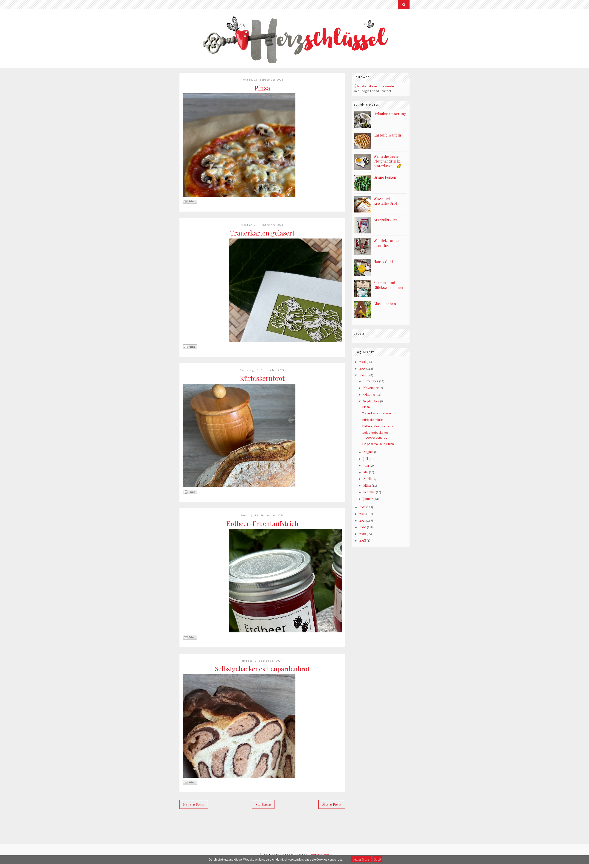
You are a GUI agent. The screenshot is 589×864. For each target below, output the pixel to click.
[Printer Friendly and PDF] (190, 202)
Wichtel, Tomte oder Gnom (385, 243)
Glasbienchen (384, 303)
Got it (377, 859)
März (367, 485)
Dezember (370, 381)
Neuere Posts (193, 804)
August (368, 452)
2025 (362, 368)
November (371, 388)
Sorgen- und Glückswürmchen (388, 285)
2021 (362, 520)
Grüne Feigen (384, 177)
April (367, 479)
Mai (365, 472)
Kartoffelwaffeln (387, 135)
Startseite (263, 804)
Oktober (369, 394)
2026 (362, 362)
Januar (368, 499)
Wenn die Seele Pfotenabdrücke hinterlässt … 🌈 (387, 161)
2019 (362, 534)
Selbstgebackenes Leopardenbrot (262, 668)
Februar (369, 492)
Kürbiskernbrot (262, 378)
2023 (362, 507)
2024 (362, 375)
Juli (365, 459)
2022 (362, 514)
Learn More (361, 859)
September (371, 401)
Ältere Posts (331, 804)
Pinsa (262, 88)
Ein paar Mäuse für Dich (378, 444)
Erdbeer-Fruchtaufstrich (262, 523)
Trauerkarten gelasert (262, 233)
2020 (362, 527)
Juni (366, 465)
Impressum (320, 855)
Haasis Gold (383, 261)
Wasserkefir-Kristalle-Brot (385, 201)
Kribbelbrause (385, 219)
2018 (362, 540)
